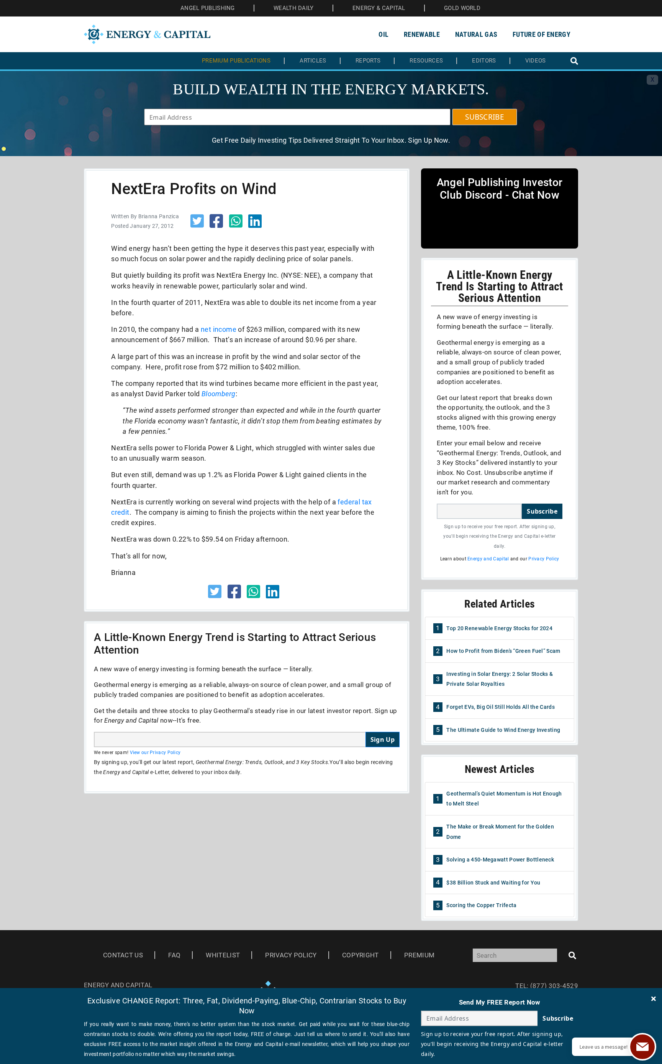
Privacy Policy (543, 559)
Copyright (360, 955)
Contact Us (123, 955)
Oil (383, 34)
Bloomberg (219, 394)
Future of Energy (541, 34)
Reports (368, 61)
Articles (313, 61)
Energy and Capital (488, 559)
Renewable (422, 34)
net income (218, 329)
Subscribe (542, 511)
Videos (535, 61)
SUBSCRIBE (484, 117)
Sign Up (382, 739)
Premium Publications (236, 61)
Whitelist (223, 955)
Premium (419, 955)
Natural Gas (476, 34)
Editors (484, 61)
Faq (174, 955)
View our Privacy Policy (155, 752)
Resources (426, 61)
